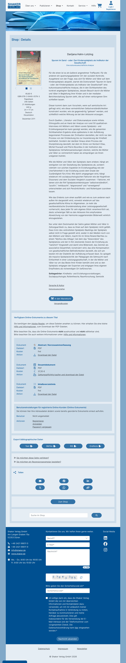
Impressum (63, 648)
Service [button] (82, 5)
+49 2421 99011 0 (19, 543)
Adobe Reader (38, 323)
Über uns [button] (29, 5)
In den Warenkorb (63, 298)
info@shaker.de (18, 550)
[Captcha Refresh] (81, 577)
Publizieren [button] (45, 5)
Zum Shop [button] (63, 501)
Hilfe (93, 5)
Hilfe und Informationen (25, 326)
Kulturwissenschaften (57, 289)
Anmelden (37, 424)
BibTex (49, 446)
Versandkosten (61, 303)
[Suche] (97, 515)
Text (27, 446)
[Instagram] (105, 550)
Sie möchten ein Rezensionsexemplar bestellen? (38, 462)
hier (76, 627)
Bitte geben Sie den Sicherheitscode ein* (65, 586)
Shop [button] (60, 5)
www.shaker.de (18, 553)
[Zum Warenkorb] (99, 6)
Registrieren (38, 421)
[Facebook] (105, 544)
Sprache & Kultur (56, 285)
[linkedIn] (105, 538)
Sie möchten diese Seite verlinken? (32, 458)
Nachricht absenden (67, 639)
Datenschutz (44, 648)
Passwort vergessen (42, 427)
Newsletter (82, 648)
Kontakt (71, 5)
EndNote (94, 446)
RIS (71, 446)
